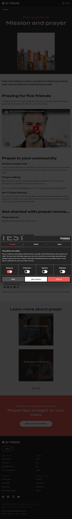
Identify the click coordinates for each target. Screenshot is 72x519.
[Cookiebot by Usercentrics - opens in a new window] (61, 238)
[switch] (27, 271)
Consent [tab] (12, 244)
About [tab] (59, 244)
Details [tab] (36, 244)
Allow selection (36, 279)
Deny (13, 279)
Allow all (59, 279)
